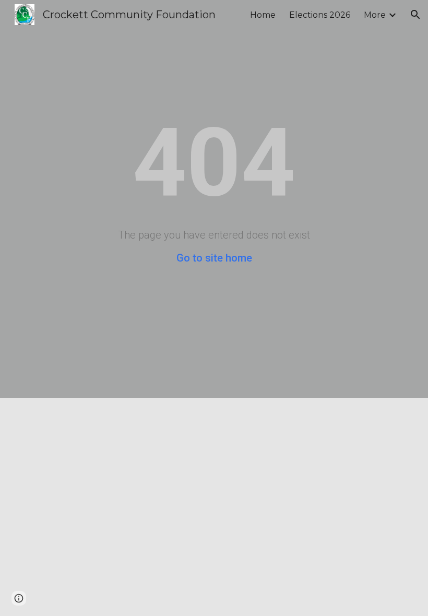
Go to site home (214, 258)
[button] (415, 14)
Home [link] (263, 15)
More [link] (375, 15)
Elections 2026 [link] (319, 15)
